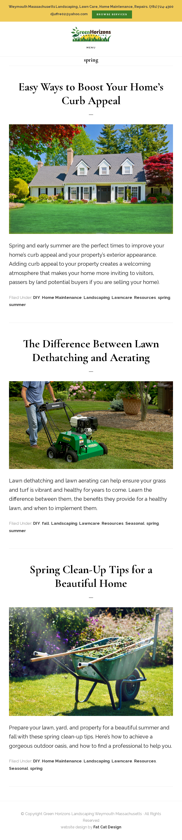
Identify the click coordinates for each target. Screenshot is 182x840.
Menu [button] (91, 47)
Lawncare (122, 297)
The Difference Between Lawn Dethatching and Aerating (91, 350)
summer (17, 304)
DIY (36, 297)
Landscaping (97, 297)
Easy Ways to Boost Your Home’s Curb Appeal (91, 93)
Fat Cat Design (107, 827)
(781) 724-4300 (161, 7)
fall (45, 523)
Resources (145, 297)
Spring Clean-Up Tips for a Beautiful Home (91, 576)
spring (164, 297)
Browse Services (112, 14)
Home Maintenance (62, 297)
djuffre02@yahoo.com (69, 14)
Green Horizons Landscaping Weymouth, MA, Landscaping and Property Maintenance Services (91, 34)
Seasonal (135, 523)
